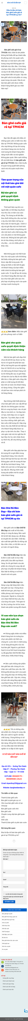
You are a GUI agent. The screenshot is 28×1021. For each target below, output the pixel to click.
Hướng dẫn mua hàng (8, 978)
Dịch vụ (14, 8)
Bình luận (5, 859)
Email (4, 879)
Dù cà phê (5, 949)
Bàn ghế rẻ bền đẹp (14, 2)
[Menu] (2, 3)
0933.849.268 (17, 971)
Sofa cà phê (5, 922)
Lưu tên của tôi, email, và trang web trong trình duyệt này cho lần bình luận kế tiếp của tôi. (13, 896)
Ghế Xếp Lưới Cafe (7, 934)
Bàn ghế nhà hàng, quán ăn (9, 916)
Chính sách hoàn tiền (8, 989)
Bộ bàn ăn (5, 937)
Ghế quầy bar (5, 943)
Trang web (5, 886)
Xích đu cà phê (6, 946)
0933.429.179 (15, 969)
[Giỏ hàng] (25, 2)
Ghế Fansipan (6, 931)
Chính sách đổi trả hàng (9, 986)
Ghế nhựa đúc (6, 925)
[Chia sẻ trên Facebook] (14, 841)
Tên (4, 872)
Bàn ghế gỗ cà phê (7, 913)
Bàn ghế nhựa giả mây (8, 919)
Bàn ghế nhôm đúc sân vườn (10, 940)
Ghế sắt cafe (5, 928)
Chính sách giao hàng (8, 984)
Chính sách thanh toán (8, 981)
